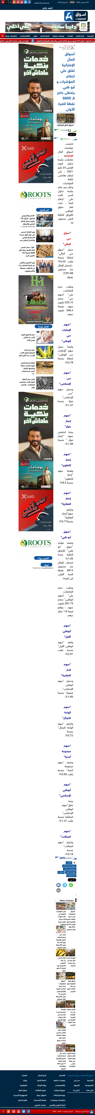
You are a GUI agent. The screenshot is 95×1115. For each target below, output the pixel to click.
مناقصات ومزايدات (9, 35)
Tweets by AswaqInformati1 (43, 568)
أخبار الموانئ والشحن (57, 1104)
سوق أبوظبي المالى (69, 869)
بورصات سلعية (58, 35)
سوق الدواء (22, 1089)
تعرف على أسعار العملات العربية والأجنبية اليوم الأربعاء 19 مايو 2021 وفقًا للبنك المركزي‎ (61, 1061)
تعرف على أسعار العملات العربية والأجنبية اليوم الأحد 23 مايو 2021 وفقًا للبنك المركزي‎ (61, 941)
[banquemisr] (36, 127)
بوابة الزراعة (41, 1085)
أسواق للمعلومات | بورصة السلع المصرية (80, 1075)
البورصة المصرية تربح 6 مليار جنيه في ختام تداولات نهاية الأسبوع (61, 1014)
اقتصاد (70, 35)
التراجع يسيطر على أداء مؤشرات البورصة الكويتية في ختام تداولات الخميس (71, 1017)
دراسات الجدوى (40, 1104)
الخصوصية (89, 1085)
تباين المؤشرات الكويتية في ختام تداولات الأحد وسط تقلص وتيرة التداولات (61, 917)
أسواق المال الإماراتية (69, 866)
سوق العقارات (40, 1089)
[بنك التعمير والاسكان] (36, 78)
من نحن (77, 1080)
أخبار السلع (80, 35)
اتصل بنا (76, 1089)
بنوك (35, 35)
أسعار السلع (45, 35)
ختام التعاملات (71, 875)
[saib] (36, 162)
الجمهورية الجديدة (20, 1094)
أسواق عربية (41, 1094)
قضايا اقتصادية (40, 1099)
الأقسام (62, 1075)
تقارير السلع (22, 1099)
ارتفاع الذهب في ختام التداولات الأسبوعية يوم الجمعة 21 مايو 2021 (61, 964)
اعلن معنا (90, 1089)
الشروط (77, 1085)
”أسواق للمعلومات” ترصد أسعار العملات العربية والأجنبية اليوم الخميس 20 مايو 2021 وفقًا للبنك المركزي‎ (61, 990)
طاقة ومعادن (25, 35)
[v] (65, 858)
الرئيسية (90, 35)
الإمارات (69, 155)
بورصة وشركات (67, 45)
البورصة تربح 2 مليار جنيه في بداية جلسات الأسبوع (70, 961)
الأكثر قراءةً (43, 326)
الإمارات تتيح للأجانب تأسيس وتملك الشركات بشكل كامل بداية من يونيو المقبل (61, 1036)
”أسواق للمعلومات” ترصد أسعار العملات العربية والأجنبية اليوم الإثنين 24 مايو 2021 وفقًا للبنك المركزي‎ (70, 920)
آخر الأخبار (44, 210)
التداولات (61, 872)
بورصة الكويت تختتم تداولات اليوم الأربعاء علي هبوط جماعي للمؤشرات (70, 1059)
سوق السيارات (59, 1089)
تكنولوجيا (23, 1085)
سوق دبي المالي (67, 238)
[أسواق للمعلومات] (36, 195)
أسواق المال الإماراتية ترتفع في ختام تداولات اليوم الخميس (71, 986)
